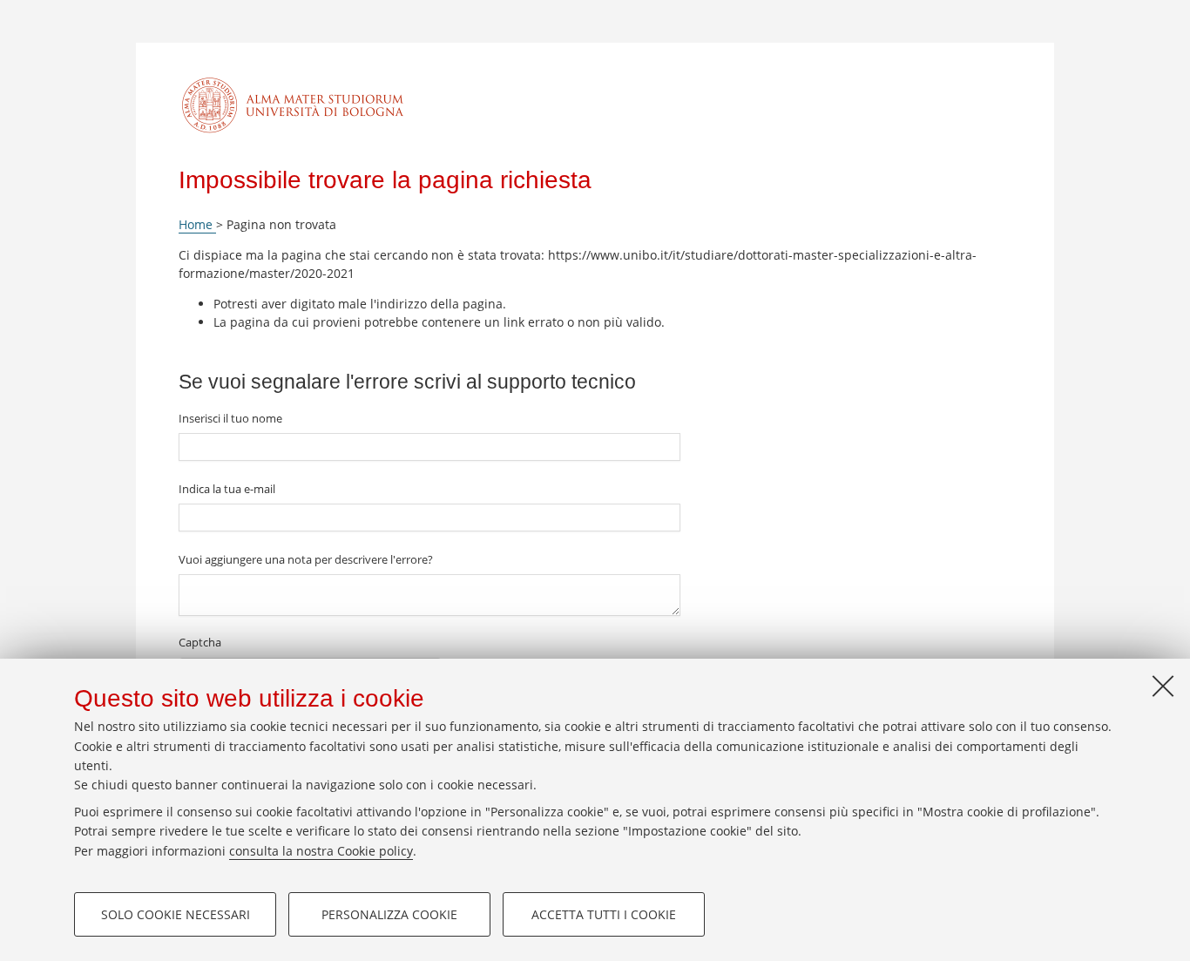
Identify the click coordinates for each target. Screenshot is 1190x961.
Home (197, 224)
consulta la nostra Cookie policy (321, 851)
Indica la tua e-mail (227, 489)
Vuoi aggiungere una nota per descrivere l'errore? (306, 559)
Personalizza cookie (389, 914)
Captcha (200, 642)
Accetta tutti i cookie (603, 914)
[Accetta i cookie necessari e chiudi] (1163, 686)
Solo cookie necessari (175, 914)
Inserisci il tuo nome (230, 418)
